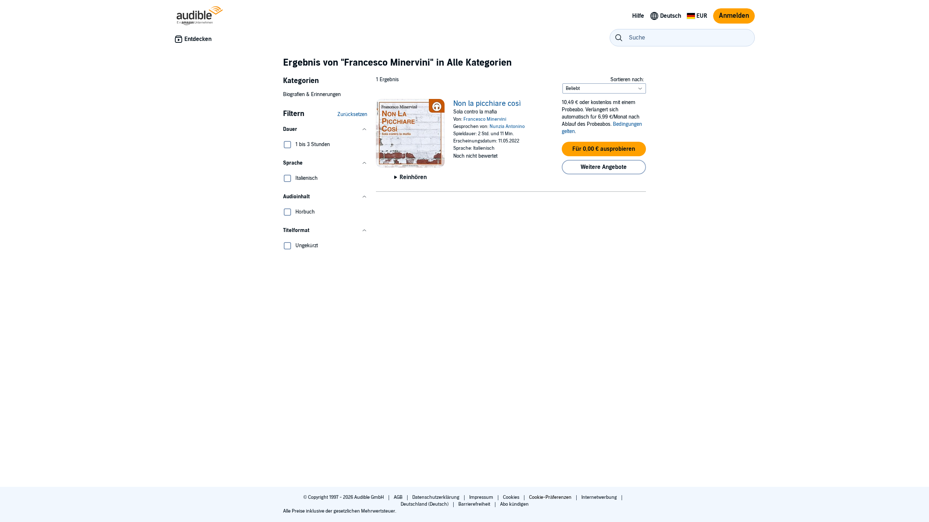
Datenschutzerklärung (436, 497)
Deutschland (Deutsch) (425, 504)
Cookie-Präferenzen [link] (550, 497)
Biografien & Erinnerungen (312, 94)
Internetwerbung (599, 497)
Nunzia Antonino (507, 126)
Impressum (481, 497)
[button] (325, 129)
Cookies (511, 497)
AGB (399, 497)
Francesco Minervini (484, 119)
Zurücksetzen (352, 114)
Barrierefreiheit (474, 504)
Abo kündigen (514, 504)
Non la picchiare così (487, 103)
